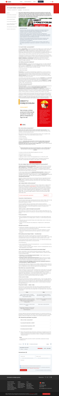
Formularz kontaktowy (30, 388)
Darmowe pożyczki (10, 386)
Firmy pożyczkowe (29, 387)
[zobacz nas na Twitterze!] (49, 377)
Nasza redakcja (29, 384)
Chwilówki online (10, 385)
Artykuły (34, 1)
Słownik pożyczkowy (10, 4)
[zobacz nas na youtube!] (51, 377)
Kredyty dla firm (20, 387)
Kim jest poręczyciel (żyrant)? (11, 19)
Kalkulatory (40, 1)
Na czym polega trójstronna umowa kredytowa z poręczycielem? (12, 24)
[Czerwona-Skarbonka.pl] (8, 2)
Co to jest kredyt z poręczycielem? (11, 14)
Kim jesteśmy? (28, 383)
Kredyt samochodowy (21, 386)
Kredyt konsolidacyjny (21, 384)
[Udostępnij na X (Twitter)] (25, 344)
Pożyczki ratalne (10, 384)
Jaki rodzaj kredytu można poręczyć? (12, 26)
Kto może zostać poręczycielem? (11, 21)
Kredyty (21, 1)
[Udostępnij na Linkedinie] (28, 344)
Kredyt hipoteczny (21, 385)
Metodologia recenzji (29, 385)
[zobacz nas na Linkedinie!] (47, 377)
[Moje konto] (52, 1)
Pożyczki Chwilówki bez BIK (11, 388)
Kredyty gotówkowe (21, 383)
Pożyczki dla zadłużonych (11, 387)
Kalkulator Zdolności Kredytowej (35, 162)
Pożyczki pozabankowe (27, 1)
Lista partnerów (29, 386)
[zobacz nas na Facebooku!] (45, 377)
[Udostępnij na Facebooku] (23, 344)
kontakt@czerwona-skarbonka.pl (46, 388)
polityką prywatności (32, 393)
